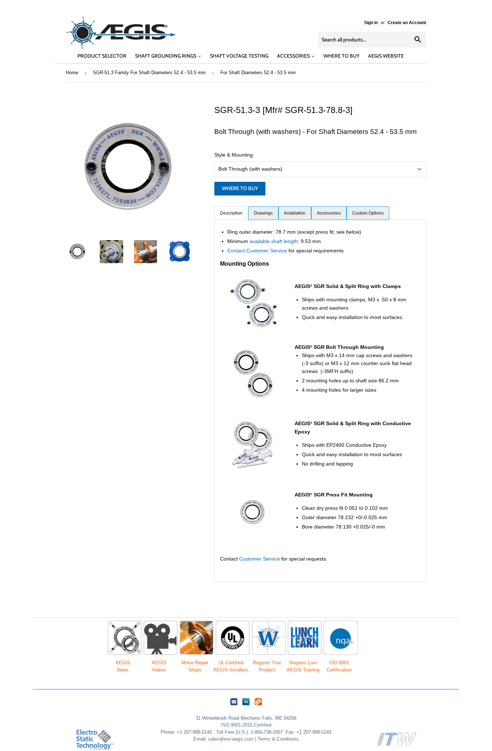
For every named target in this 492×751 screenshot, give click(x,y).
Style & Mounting (233, 155)
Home (72, 72)
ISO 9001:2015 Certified (246, 725)
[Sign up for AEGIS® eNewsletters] (233, 705)
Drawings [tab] (263, 213)
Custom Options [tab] (368, 213)
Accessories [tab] (329, 213)
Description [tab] (231, 213)
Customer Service (259, 559)
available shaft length (274, 241)
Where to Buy (240, 188)
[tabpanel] (320, 401)
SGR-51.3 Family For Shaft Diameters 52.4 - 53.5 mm (149, 72)
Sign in (371, 22)
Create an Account (407, 22)
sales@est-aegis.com (231, 739)
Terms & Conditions (278, 739)
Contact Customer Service (257, 250)
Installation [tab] (294, 213)
